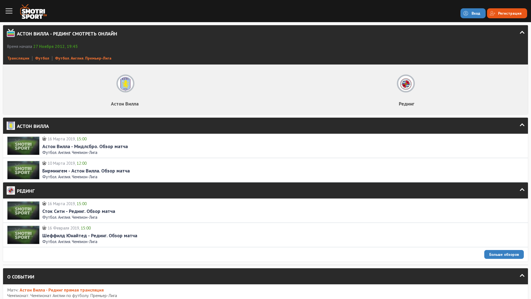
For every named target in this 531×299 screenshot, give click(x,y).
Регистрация (510, 13)
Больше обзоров (504, 254)
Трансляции (18, 58)
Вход (476, 13)
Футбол (42, 58)
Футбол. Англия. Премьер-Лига (83, 58)
